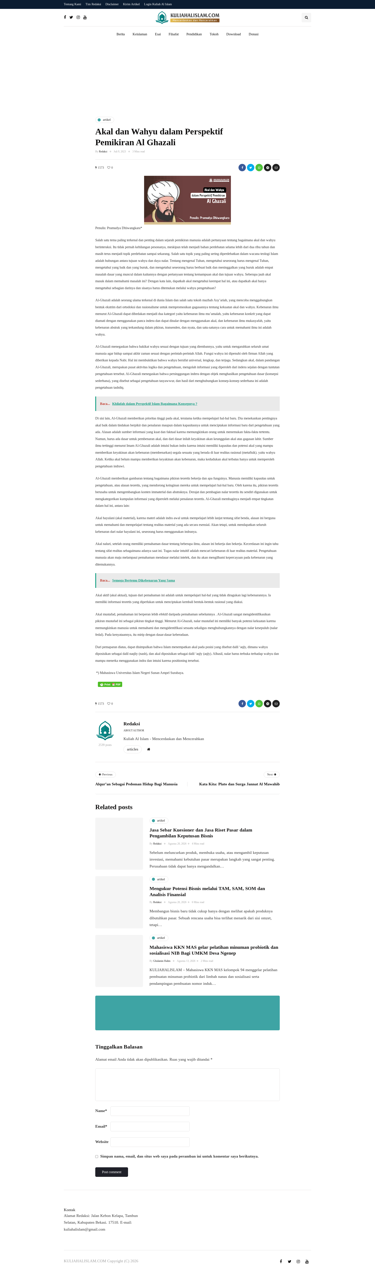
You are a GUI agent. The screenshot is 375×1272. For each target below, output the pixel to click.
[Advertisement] (187, 76)
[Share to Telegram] (267, 167)
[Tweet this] (250, 167)
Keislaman (140, 34)
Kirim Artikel (131, 4)
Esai (158, 34)
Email (101, 1126)
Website (102, 1142)
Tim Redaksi (93, 4)
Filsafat (174, 34)
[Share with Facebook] (242, 167)
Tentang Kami (72, 4)
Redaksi (103, 151)
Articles (132, 749)
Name (101, 1111)
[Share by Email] (276, 167)
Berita (121, 34)
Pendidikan (194, 34)
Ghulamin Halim (161, 960)
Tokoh (214, 34)
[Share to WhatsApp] (259, 167)
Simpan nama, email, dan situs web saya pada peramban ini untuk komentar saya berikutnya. (179, 1156)
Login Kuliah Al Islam (158, 4)
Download (233, 34)
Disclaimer (112, 4)
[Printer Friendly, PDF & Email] (110, 684)
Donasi (253, 34)
